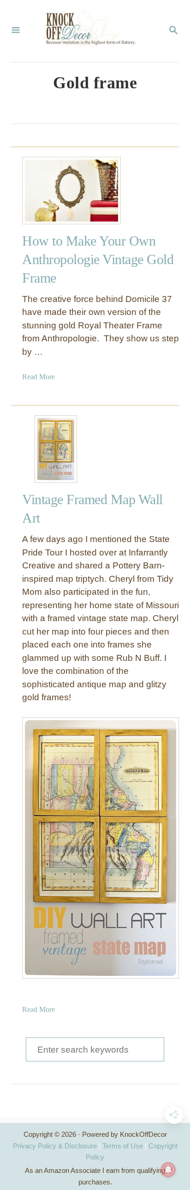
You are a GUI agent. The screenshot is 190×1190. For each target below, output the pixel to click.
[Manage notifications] (168, 1169)
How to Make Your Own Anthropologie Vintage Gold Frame (97, 259)
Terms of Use (122, 1146)
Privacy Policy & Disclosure (55, 1146)
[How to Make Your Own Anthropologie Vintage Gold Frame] (55, 190)
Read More (38, 377)
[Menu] (15, 31)
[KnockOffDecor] (94, 31)
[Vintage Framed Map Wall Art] (55, 449)
